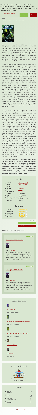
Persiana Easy (11, 309)
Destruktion (10, 353)
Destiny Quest (22, 184)
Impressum (13, 409)
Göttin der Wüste (12, 345)
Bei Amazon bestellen (27, 223)
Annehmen (23, 15)
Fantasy (20, 190)
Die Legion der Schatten (14, 240)
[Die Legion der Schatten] (7, 245)
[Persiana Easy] (8, 305)
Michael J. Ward (23, 183)
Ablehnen (33, 15)
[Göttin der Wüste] (8, 341)
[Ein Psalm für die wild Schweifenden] (8, 329)
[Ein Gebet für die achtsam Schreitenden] (8, 317)
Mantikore (21, 188)
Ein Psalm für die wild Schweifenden (17, 333)
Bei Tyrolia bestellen (27, 226)
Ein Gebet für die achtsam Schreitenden (18, 321)
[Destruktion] (8, 349)
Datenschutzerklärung (22, 409)
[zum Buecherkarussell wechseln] (19, 373)
